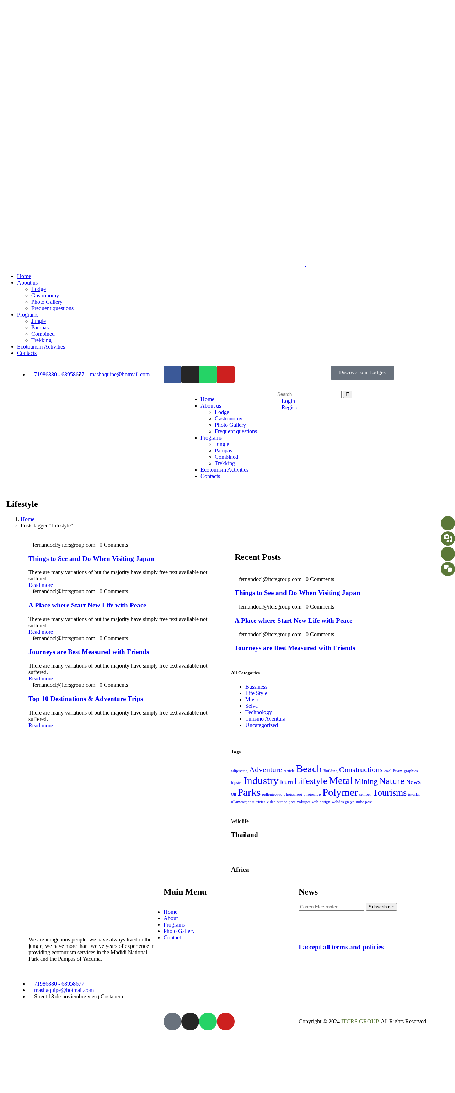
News (413, 781)
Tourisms (390, 792)
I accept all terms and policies (341, 947)
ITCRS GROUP (359, 1021)
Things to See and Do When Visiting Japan (91, 558)
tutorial (414, 794)
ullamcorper (241, 802)
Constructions (361, 769)
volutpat (303, 802)
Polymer (340, 792)
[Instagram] (190, 374)
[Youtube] (226, 374)
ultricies (258, 802)
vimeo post (286, 802)
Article (289, 771)
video (271, 802)
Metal (341, 780)
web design (321, 802)
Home (27, 519)
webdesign (340, 802)
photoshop (312, 794)
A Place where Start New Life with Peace (87, 605)
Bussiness (256, 687)
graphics (411, 771)
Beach (309, 768)
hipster (236, 783)
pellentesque (272, 794)
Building (330, 771)
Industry (261, 780)
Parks (249, 792)
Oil (233, 794)
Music (252, 699)
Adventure (265, 769)
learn (286, 781)
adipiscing (239, 771)
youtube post (361, 802)
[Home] (137, 424)
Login (287, 401)
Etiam (397, 771)
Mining (366, 781)
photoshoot (293, 794)
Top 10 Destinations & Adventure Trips (85, 698)
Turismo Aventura (265, 719)
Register (290, 407)
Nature (392, 781)
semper (365, 794)
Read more (40, 585)
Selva (251, 706)
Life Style (256, 693)
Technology (258, 712)
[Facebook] (172, 374)
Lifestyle (310, 781)
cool (387, 771)
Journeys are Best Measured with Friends (88, 652)
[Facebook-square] (172, 1021)
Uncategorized (261, 725)
